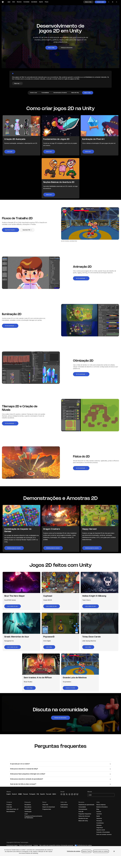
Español (42, 794)
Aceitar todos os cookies (101, 851)
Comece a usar (33, 92)
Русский (48, 794)
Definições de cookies (73, 851)
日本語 (20, 794)
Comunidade (26, 1)
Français (25, 794)
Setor (13, 1)
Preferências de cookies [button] (84, 845)
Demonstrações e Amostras (60, 92)
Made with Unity (75, 92)
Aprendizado (34, 1)
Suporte (41, 1)
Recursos (19, 1)
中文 (38, 794)
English (9, 794)
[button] (88, 2)
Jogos (8, 1)
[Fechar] (114, 851)
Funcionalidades (45, 92)
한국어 (54, 794)
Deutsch (14, 794)
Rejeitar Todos (86, 851)
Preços (46, 1)
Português (32, 794)
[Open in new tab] (17, 809)
